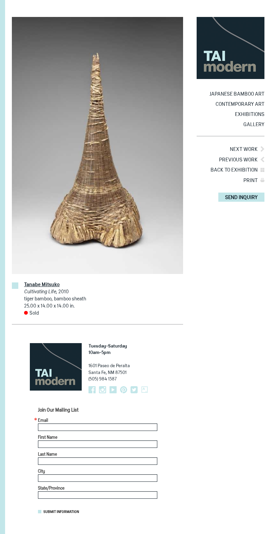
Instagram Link (102, 389)
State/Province (51, 489)
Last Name (47, 455)
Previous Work (238, 159)
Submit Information (61, 512)
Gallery (253, 124)
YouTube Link (113, 389)
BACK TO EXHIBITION (234, 170)
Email (43, 421)
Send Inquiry (241, 197)
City (41, 472)
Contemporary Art (240, 104)
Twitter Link (134, 389)
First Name (47, 438)
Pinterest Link (123, 389)
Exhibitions (249, 114)
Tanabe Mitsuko (42, 284)
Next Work (244, 149)
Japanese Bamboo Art (237, 94)
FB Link (92, 389)
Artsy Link (144, 389)
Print (250, 180)
